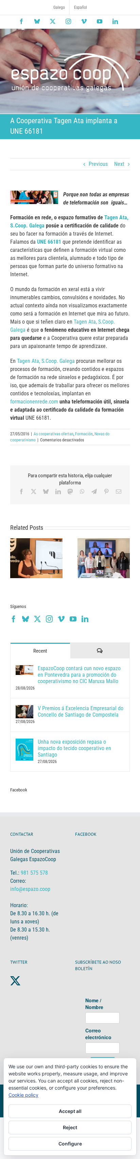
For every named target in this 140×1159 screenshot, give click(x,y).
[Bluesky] (25, 619)
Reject (70, 1127)
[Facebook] (13, 619)
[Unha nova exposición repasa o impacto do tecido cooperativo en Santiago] (24, 742)
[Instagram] (49, 619)
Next (119, 164)
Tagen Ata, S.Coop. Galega (46, 361)
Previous (98, 164)
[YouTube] (73, 619)
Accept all (70, 1111)
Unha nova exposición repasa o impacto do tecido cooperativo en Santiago (74, 748)
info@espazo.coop (30, 889)
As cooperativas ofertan (53, 434)
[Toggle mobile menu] (126, 103)
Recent (40, 651)
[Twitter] (37, 619)
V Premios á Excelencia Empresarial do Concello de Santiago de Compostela (80, 711)
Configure (70, 1143)
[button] (15, 558)
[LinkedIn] (85, 619)
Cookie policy (23, 1095)
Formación (84, 434)
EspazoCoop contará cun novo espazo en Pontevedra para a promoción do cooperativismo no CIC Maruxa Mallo (79, 674)
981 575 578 (34, 873)
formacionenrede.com (34, 401)
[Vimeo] (61, 619)
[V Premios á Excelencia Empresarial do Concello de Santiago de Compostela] (24, 709)
